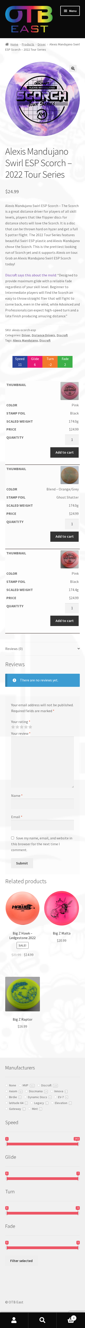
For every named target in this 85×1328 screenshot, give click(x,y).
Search (42, 1320)
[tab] (42, 649)
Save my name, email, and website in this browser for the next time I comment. (41, 844)
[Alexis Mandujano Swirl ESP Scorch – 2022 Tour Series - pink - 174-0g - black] (42, 391)
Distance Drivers (43, 335)
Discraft (62, 335)
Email (16, 817)
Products (28, 44)
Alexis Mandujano (25, 340)
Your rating (20, 721)
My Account (14, 1320)
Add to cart (65, 452)
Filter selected (21, 1260)
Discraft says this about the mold (30, 275)
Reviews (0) (14, 648)
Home (14, 44)
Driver (42, 44)
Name (17, 795)
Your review (21, 733)
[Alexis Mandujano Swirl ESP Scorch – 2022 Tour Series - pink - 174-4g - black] (42, 559)
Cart (65, 1316)
